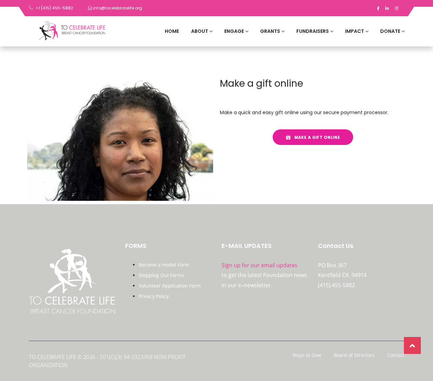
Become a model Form (164, 264)
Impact (354, 31)
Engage (234, 31)
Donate (390, 31)
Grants (270, 31)
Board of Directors (354, 355)
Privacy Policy (154, 296)
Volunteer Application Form (170, 285)
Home (172, 31)
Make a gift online (316, 137)
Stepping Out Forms (161, 275)
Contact (395, 355)
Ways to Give (307, 355)
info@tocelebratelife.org (117, 8)
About (199, 31)
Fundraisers (312, 31)
